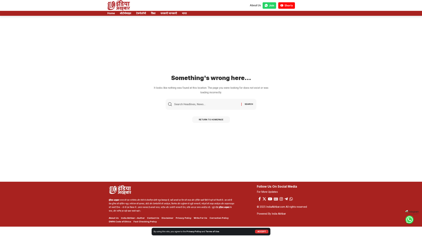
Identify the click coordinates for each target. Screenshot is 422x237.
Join (271, 5)
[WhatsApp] (291, 199)
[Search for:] (206, 104)
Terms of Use (212, 231)
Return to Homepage (211, 119)
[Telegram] (286, 199)
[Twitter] (264, 199)
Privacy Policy (193, 231)
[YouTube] (270, 199)
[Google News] (276, 199)
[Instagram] (281, 199)
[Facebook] (260, 199)
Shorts (289, 5)
